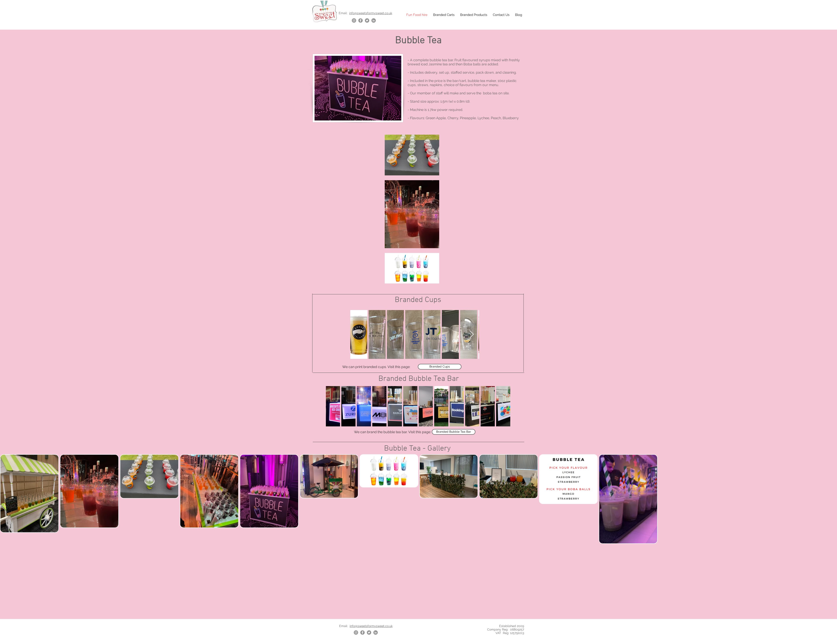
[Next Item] (471, 334)
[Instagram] (354, 20)
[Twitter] (367, 20)
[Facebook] (360, 20)
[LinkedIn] (373, 20)
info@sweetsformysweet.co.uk (370, 13)
